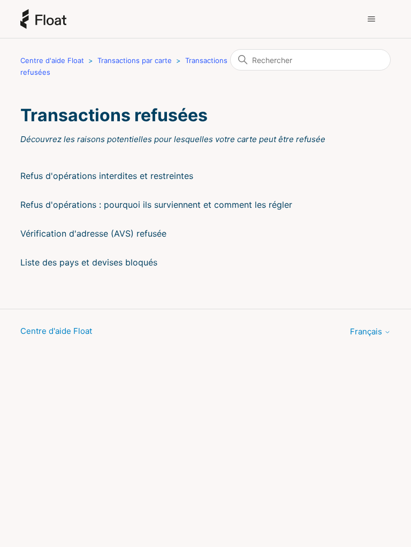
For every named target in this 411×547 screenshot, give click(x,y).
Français (367, 331)
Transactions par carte (134, 60)
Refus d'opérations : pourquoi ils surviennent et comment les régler (156, 204)
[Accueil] (43, 19)
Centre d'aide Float (52, 60)
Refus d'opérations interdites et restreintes (106, 175)
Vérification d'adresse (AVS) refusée (93, 233)
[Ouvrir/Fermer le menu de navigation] (372, 19)
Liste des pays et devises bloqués (88, 262)
